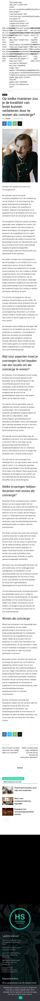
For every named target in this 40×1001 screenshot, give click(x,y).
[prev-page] (3, 820)
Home (4, 91)
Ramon (8, 118)
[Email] (20, 123)
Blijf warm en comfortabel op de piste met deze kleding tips (11, 962)
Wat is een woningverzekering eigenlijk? (22, 801)
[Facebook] (4, 123)
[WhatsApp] (14, 123)
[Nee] (37, 993)
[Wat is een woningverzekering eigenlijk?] (7, 801)
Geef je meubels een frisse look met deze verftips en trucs (11, 942)
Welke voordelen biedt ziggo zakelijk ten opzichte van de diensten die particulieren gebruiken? (29, 752)
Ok (21, 998)
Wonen (10, 91)
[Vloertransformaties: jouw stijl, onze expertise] (7, 790)
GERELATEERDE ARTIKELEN (13, 779)
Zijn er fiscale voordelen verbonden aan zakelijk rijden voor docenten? (11, 750)
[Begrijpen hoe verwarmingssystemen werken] (7, 812)
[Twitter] (9, 123)
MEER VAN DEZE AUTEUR (12, 782)
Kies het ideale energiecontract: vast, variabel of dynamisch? (10, 970)
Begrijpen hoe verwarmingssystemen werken (24, 811)
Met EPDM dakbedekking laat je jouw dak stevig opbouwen (11, 955)
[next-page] (7, 820)
